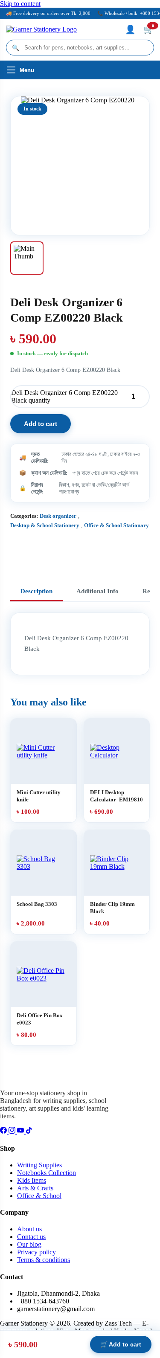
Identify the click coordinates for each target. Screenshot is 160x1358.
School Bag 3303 (37, 904)
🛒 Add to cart (120, 1344)
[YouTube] (21, 1131)
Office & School (39, 1195)
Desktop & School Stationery (44, 525)
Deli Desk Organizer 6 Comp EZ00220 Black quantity (64, 396)
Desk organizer (58, 516)
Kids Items (31, 1180)
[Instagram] (13, 1131)
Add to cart (40, 423)
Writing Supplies (39, 1165)
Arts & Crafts (35, 1188)
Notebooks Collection (46, 1172)
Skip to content (20, 3)
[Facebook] (4, 1131)
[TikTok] (29, 1131)
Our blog (29, 1244)
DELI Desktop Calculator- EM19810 (116, 796)
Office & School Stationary (116, 525)
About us (29, 1229)
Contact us (31, 1236)
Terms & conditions (43, 1259)
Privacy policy (36, 1252)
